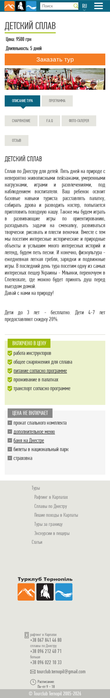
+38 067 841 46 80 (46, 640)
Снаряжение (21, 120)
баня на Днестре (28, 440)
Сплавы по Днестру (50, 506)
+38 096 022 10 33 (46, 662)
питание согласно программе (40, 370)
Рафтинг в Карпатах (51, 497)
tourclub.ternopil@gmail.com (61, 671)
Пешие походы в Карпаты (56, 515)
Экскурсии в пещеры (52, 533)
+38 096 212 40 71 (46, 651)
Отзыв (16, 140)
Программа (57, 100)
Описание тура (22, 100)
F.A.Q (49, 120)
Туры (36, 488)
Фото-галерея (79, 120)
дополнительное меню (34, 431)
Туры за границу (48, 524)
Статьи (37, 542)
